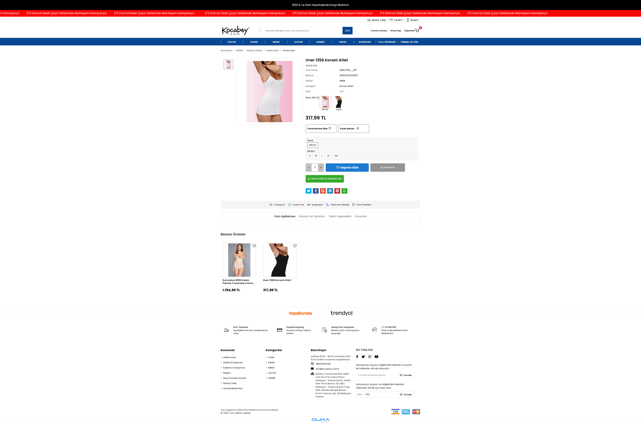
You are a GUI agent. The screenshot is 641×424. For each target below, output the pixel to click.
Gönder (407, 375)
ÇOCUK (272, 372)
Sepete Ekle (349, 167)
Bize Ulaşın (318, 350)
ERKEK (271, 367)
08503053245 (323, 363)
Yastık (271, 357)
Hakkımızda (229, 357)
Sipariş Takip (379, 20)
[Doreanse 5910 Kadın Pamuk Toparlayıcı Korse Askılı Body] (239, 260)
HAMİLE (272, 378)
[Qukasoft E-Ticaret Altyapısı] (320, 420)
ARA (347, 31)
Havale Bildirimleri (233, 388)
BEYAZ (312, 145)
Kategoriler (274, 350)
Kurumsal (228, 350)
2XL (336, 155)
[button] (395, 30)
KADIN (271, 362)
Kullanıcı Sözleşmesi (234, 367)
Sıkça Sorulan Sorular (234, 378)
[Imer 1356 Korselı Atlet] (279, 260)
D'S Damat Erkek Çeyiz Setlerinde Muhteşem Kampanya (42, 13)
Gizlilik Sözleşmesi (233, 362)
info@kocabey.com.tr (327, 368)
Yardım (398, 20)
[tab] (284, 216)
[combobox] (360, 394)
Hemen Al (389, 167)
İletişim (414, 20)
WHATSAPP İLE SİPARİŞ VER (326, 178)
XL (328, 155)
